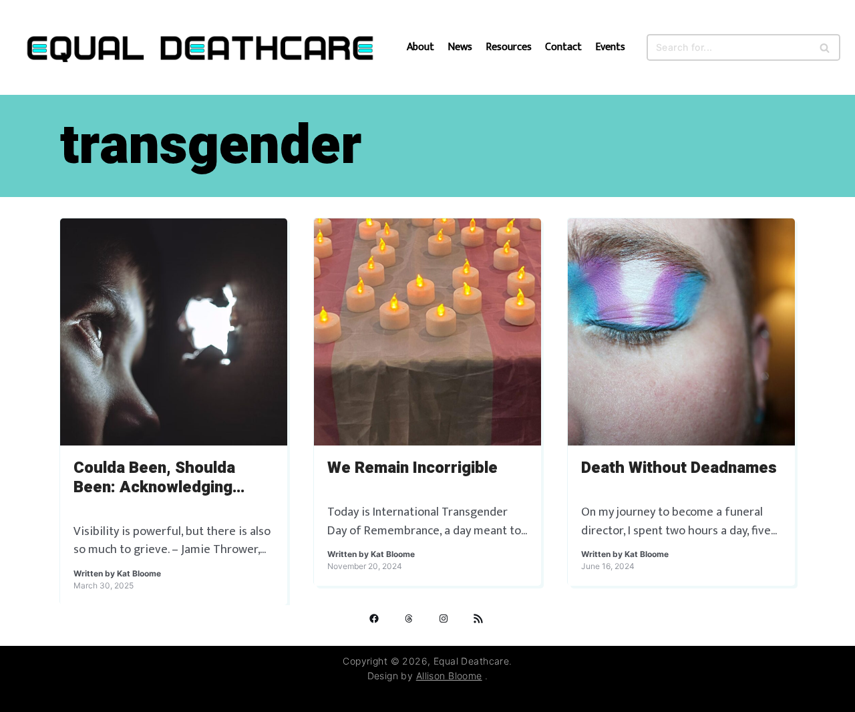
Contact (563, 47)
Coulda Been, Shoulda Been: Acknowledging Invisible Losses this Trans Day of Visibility (172, 478)
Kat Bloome (139, 573)
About (420, 47)
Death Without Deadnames (679, 468)
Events (610, 47)
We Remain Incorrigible (412, 468)
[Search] (825, 47)
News (460, 47)
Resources (509, 47)
